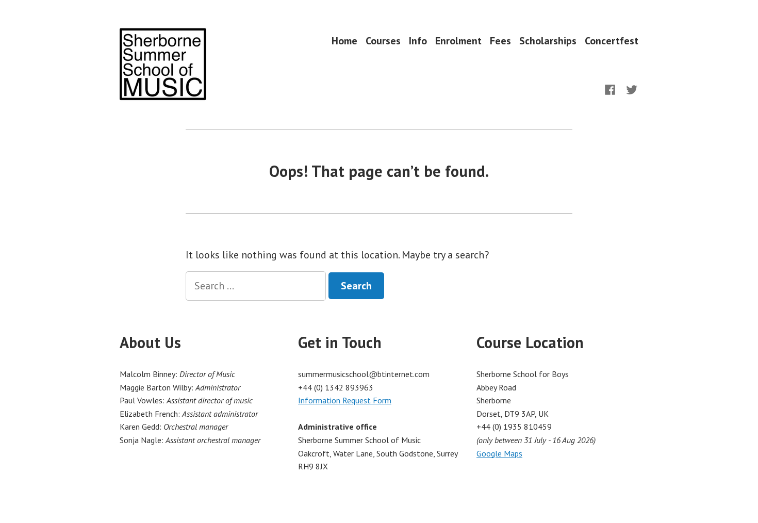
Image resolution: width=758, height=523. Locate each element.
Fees (500, 40)
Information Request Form (344, 400)
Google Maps (499, 453)
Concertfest (611, 40)
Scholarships (547, 40)
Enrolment (458, 40)
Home (344, 40)
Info (418, 40)
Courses (383, 40)
